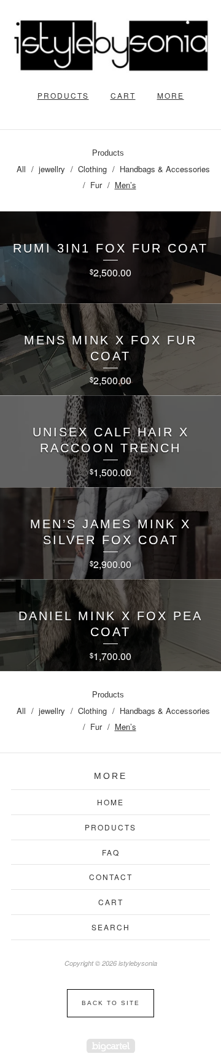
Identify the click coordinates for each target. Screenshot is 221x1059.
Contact (111, 876)
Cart (123, 95)
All (21, 169)
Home (110, 802)
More (170, 95)
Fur (96, 185)
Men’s (125, 185)
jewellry (52, 169)
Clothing (92, 169)
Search (110, 927)
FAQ (111, 852)
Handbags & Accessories (165, 169)
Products (63, 95)
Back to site (111, 1003)
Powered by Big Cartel (111, 1046)
